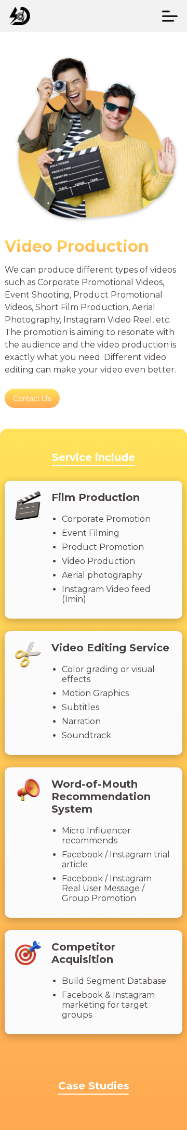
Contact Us (32, 398)
